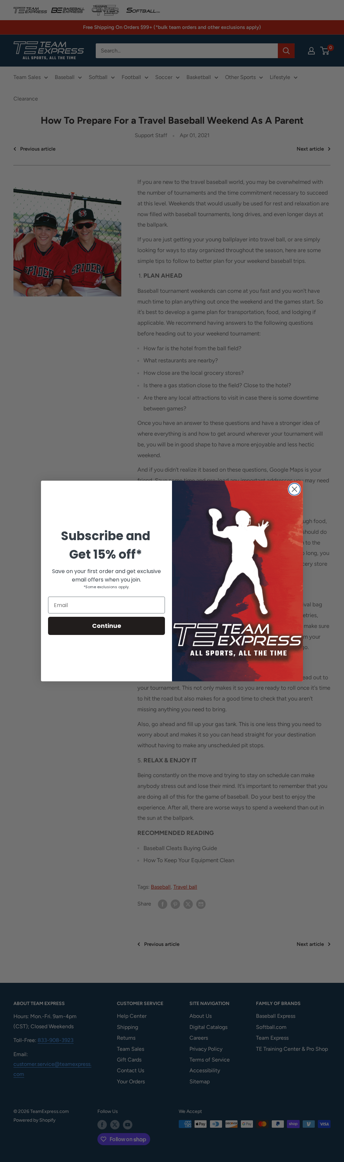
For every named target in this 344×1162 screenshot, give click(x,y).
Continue (106, 626)
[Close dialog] (294, 489)
